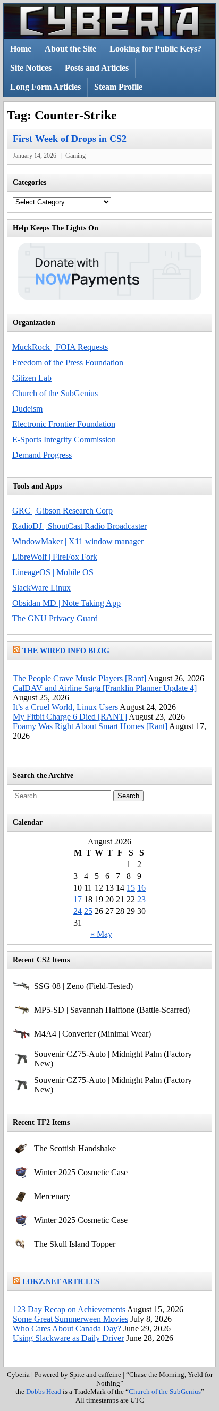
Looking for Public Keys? (155, 48)
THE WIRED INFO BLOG (66, 651)
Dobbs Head (43, 1392)
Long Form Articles (45, 86)
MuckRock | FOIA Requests (60, 347)
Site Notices (31, 67)
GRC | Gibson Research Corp (62, 510)
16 (141, 887)
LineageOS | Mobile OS (53, 572)
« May (101, 933)
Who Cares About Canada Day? (67, 1328)
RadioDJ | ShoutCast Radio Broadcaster (79, 526)
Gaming (75, 155)
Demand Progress (42, 454)
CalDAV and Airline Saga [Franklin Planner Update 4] (105, 687)
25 (88, 911)
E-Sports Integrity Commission (64, 439)
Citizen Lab (32, 377)
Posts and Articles (97, 67)
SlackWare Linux (41, 587)
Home (20, 48)
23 (141, 899)
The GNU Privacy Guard (55, 618)
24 (77, 911)
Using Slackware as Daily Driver (68, 1337)
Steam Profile (118, 86)
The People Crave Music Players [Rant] (79, 678)
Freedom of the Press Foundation (67, 362)
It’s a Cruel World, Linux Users (65, 707)
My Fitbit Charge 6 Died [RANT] (70, 716)
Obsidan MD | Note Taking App (66, 603)
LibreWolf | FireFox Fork (54, 556)
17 (77, 899)
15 (131, 887)
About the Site (70, 48)
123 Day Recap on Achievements (69, 1309)
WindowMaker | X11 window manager (78, 541)
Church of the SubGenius (55, 393)
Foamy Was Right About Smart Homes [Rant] (90, 726)
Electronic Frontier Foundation (63, 424)
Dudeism (27, 408)
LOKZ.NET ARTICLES (60, 1282)
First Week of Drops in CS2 (70, 138)
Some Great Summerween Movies (70, 1318)
